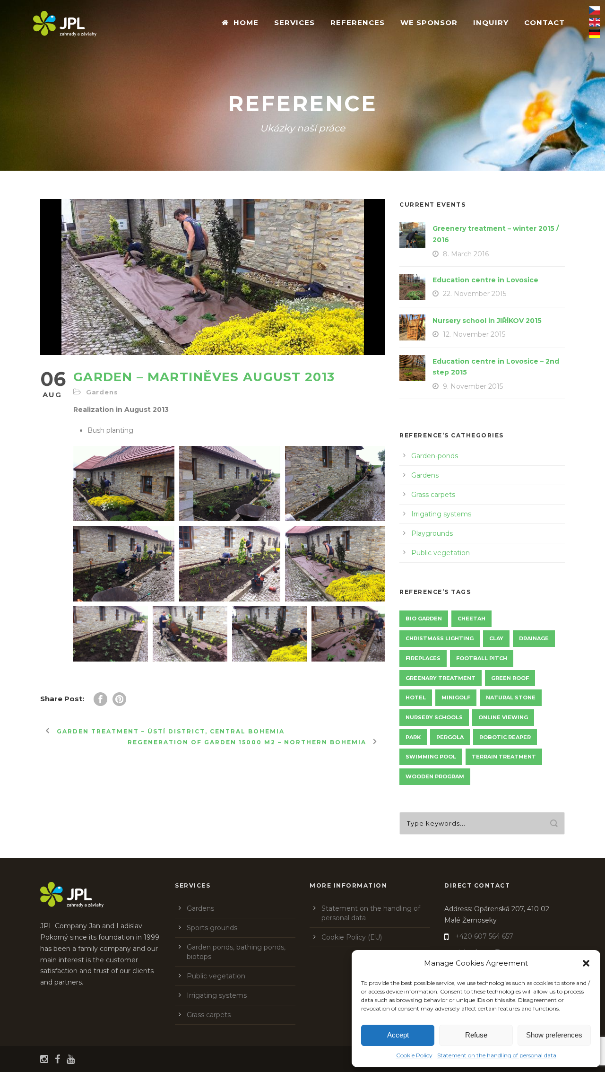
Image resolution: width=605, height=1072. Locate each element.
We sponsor (429, 22)
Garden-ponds (434, 456)
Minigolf (455, 697)
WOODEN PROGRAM (435, 776)
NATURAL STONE (511, 697)
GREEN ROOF (510, 678)
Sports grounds (212, 928)
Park (413, 737)
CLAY (496, 638)
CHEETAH (471, 618)
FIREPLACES (423, 658)
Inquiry (491, 22)
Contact (544, 22)
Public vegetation (440, 553)
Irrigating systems (441, 514)
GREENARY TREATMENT (440, 678)
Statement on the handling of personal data (496, 1055)
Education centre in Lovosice (485, 280)
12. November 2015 (474, 334)
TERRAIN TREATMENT (504, 756)
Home (246, 22)
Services (294, 22)
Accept (398, 1035)
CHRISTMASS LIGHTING (440, 638)
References (357, 22)
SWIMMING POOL (431, 756)
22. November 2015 (474, 293)
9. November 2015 (473, 386)
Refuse (476, 1035)
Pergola (450, 737)
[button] (586, 963)
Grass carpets (433, 494)
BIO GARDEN (424, 618)
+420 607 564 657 (484, 936)
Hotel (416, 697)
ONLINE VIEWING (503, 717)
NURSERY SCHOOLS (434, 717)
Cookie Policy (414, 1055)
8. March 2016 (466, 254)
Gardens (102, 392)
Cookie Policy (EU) (351, 937)
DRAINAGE (534, 638)
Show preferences (554, 1035)
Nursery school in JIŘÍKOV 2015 (487, 320)
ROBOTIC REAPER (505, 737)
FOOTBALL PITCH (481, 658)
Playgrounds (432, 533)
